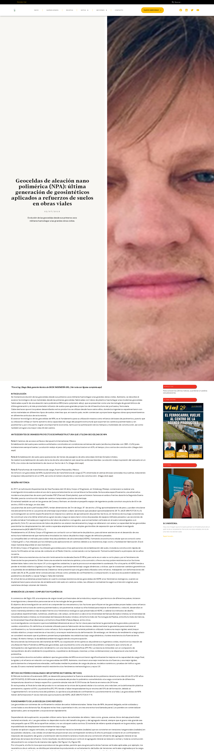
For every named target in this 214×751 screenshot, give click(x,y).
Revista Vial (21, 2)
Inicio (36, 10)
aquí (99, 387)
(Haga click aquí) (76, 463)
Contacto (119, 10)
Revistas (69, 10)
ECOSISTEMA (170, 523)
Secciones (100, 10)
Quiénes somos (52, 10)
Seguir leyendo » (168, 536)
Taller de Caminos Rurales (151, 10)
